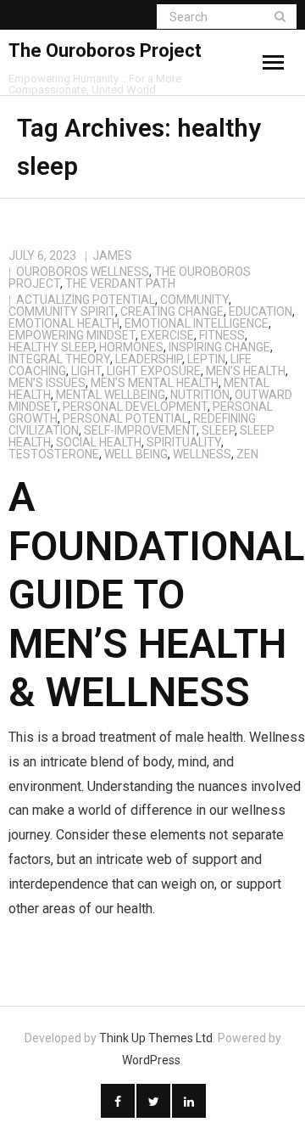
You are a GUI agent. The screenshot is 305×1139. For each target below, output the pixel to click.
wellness (202, 454)
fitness (222, 335)
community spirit (61, 311)
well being (136, 454)
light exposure (154, 371)
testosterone (53, 454)
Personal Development (135, 406)
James (112, 255)
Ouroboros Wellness (82, 271)
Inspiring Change (219, 347)
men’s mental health (155, 383)
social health (98, 442)
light (86, 371)
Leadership (148, 359)
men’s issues (47, 383)
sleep (218, 430)
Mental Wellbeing (110, 394)
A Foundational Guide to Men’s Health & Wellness (156, 594)
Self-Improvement (140, 430)
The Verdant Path (120, 283)
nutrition (200, 394)
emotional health (63, 323)
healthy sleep (51, 347)
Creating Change (172, 311)
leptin (206, 359)
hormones (131, 347)
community (194, 299)
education (260, 311)
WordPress (151, 1060)
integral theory (59, 359)
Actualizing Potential (85, 299)
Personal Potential (125, 418)
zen (247, 454)
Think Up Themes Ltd (156, 1038)
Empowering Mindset (72, 335)
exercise (167, 335)
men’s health (246, 371)
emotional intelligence (197, 323)
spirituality (184, 442)
